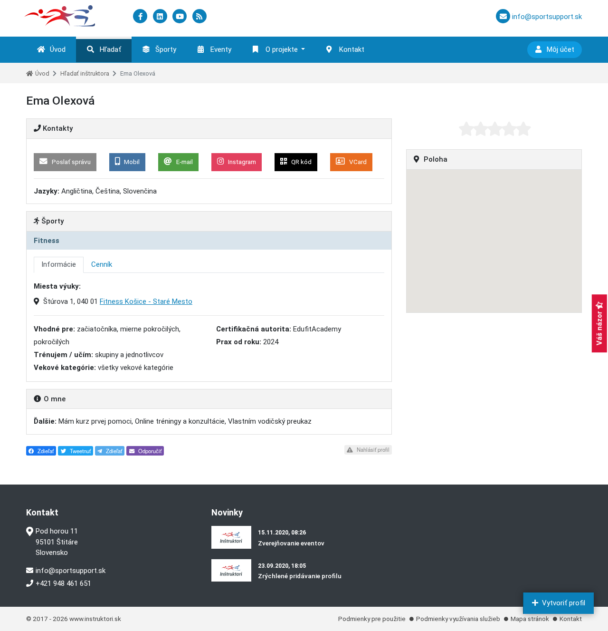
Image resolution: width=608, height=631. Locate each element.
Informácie (58, 264)
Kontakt (351, 49)
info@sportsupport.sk (70, 570)
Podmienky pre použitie (372, 618)
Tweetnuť (79, 451)
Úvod (58, 49)
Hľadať (110, 49)
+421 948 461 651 (63, 583)
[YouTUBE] (180, 16)
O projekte (282, 49)
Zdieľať (45, 451)
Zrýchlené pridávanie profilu (300, 576)
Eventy (220, 49)
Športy (165, 49)
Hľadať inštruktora (84, 73)
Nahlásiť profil (372, 449)
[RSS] (199, 16)
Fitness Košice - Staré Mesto (146, 301)
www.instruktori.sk (95, 618)
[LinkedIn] (161, 16)
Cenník (101, 264)
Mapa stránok (530, 618)
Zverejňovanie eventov (291, 543)
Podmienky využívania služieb (458, 618)
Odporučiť (149, 451)
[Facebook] (141, 16)
